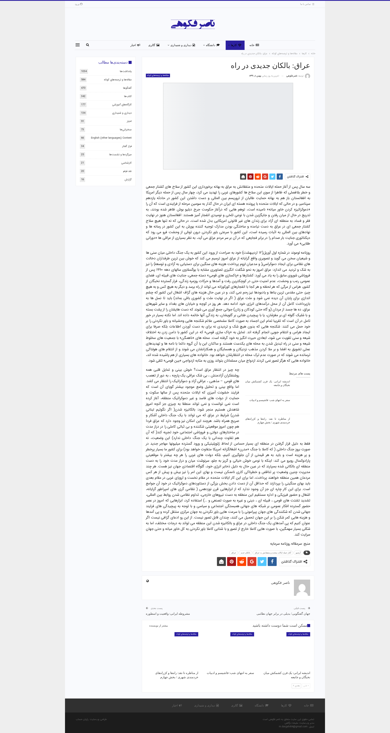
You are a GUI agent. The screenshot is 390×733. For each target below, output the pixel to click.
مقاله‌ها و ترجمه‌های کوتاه (158, 75)
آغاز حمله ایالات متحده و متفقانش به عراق (273, 553)
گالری (151, 45)
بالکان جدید (245, 553)
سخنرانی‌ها (126, 129)
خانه (252, 45)
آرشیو (298, 553)
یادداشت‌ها (126, 71)
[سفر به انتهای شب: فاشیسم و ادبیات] (301, 404)
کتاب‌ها (128, 96)
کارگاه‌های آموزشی (122, 104)
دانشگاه (210, 45)
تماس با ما (305, 4)
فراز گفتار (127, 146)
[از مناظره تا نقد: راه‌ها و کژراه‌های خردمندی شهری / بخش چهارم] (301, 423)
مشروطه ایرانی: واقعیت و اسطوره (168, 613)
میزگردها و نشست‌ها (120, 154)
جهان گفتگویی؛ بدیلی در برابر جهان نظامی (283, 613)
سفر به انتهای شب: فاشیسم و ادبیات (269, 400)
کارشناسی (126, 163)
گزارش (128, 179)
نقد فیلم (127, 171)
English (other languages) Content (111, 138)
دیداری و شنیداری (180, 45)
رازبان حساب (82, 719)
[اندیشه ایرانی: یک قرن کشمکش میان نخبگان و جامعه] (301, 386)
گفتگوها (127, 88)
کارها (234, 45)
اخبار (133, 45)
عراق (233, 553)
